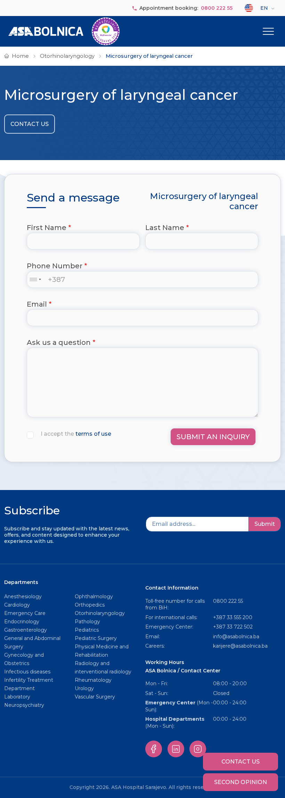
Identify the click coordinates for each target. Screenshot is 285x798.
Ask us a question (59, 342)
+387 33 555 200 (232, 617)
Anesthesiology (23, 596)
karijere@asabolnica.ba (240, 646)
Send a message (73, 197)
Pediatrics (87, 630)
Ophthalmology (94, 596)
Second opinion (240, 782)
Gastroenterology (25, 630)
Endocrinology (21, 621)
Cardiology (17, 605)
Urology (84, 688)
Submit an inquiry (213, 437)
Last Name (164, 227)
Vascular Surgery (95, 697)
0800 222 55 (217, 8)
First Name (46, 227)
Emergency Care (25, 613)
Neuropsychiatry (24, 705)
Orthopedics (90, 605)
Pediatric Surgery (96, 638)
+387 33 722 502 (233, 627)
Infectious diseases (28, 672)
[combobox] (37, 279)
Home (20, 56)
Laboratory (17, 697)
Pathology (87, 621)
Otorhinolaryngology (67, 56)
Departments (21, 582)
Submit (264, 524)
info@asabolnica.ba (236, 636)
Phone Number (54, 266)
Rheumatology (93, 680)
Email (37, 304)
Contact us (29, 124)
